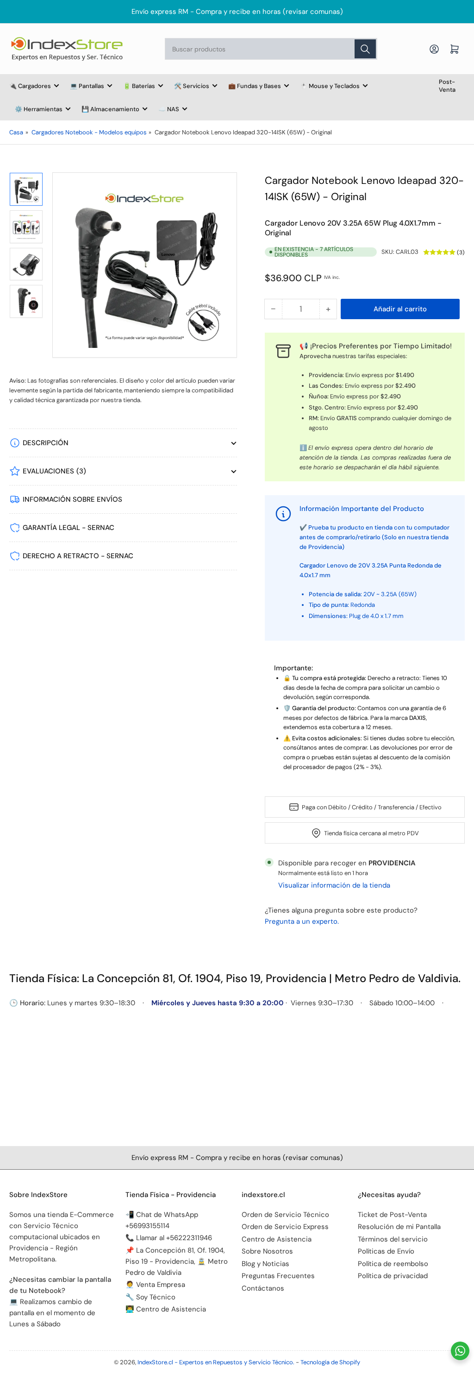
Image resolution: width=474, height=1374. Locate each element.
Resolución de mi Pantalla (399, 1226)
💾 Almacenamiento (110, 109)
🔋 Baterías (139, 86)
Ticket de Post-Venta (392, 1214)
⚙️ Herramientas (38, 109)
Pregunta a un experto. (302, 921)
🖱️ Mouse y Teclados (330, 86)
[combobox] (271, 49)
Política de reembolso (393, 1263)
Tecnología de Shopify (330, 1362)
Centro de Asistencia (277, 1239)
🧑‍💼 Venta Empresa (155, 1284)
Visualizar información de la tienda (334, 885)
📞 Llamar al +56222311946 (168, 1237)
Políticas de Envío (386, 1251)
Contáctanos (263, 1288)
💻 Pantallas (87, 86)
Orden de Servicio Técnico (285, 1214)
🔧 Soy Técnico (150, 1297)
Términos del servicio (393, 1239)
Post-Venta (447, 86)
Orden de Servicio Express (285, 1226)
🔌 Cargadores (30, 86)
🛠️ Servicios (191, 86)
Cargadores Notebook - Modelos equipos (89, 132)
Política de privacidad (393, 1275)
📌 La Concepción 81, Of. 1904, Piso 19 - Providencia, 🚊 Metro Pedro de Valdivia (176, 1261)
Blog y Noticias (265, 1263)
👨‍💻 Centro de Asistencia (165, 1309)
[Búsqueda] (365, 49)
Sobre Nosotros (267, 1251)
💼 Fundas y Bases (254, 86)
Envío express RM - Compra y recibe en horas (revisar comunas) (237, 11)
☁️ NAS (168, 109)
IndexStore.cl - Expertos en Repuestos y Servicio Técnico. (215, 1362)
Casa (16, 132)
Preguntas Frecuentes (278, 1275)
